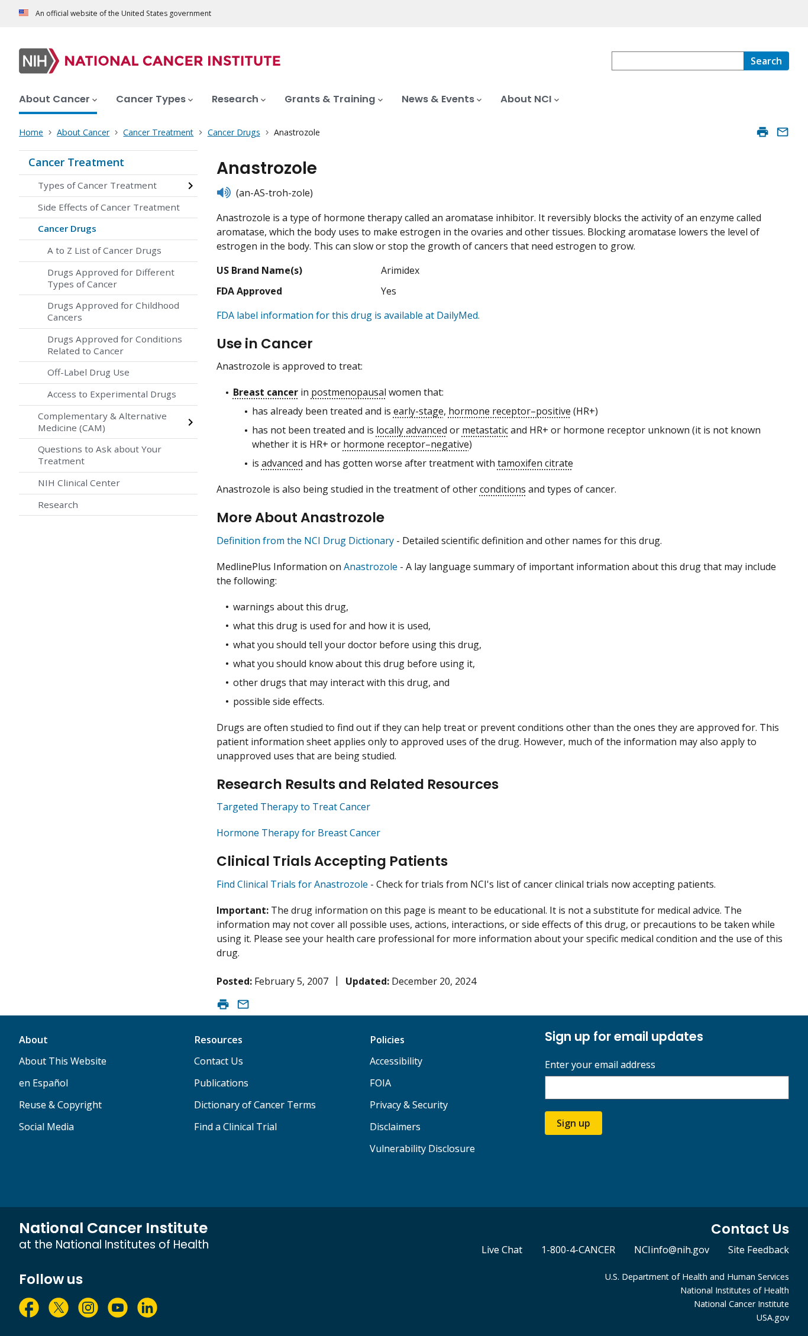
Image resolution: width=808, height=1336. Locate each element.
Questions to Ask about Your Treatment (99, 455)
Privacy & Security (409, 1104)
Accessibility (396, 1060)
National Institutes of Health (734, 1290)
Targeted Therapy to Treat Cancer (293, 806)
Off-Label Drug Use (88, 372)
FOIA (380, 1082)
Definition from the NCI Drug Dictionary (305, 540)
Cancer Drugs (67, 228)
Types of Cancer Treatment (97, 185)
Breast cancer (265, 392)
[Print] (762, 131)
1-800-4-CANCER (578, 1249)
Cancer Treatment (76, 162)
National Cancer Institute (741, 1303)
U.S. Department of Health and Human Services (697, 1276)
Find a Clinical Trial (235, 1126)
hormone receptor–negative (406, 444)
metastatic (485, 429)
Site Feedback (758, 1249)
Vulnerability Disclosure (422, 1148)
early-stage (418, 411)
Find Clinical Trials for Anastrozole (292, 884)
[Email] (782, 131)
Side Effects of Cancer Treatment (109, 207)
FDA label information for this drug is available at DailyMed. (348, 315)
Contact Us (218, 1060)
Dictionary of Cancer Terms (255, 1104)
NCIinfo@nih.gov (671, 1249)
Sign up (573, 1123)
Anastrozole (372, 566)
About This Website (62, 1060)
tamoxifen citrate (535, 463)
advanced (282, 463)
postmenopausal (348, 392)
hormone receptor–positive (509, 411)
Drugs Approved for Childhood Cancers (113, 311)
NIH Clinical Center (79, 483)
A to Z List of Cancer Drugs (104, 250)
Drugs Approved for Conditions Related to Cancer (114, 345)
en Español (43, 1082)
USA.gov (773, 1317)
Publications (221, 1082)
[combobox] (678, 60)
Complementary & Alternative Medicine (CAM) (102, 422)
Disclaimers (395, 1126)
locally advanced (411, 429)
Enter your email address (600, 1065)
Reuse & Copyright (60, 1104)
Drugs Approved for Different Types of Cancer (110, 278)
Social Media (46, 1126)
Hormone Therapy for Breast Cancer (298, 832)
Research (58, 504)
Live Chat (501, 1249)
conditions (503, 489)
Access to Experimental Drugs (111, 394)
